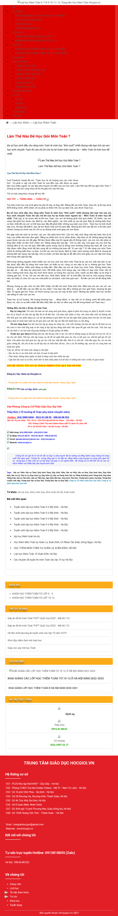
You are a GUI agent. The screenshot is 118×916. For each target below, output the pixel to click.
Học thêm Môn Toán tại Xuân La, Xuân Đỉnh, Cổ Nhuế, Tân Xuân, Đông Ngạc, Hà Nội (57, 542)
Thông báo (20, 107)
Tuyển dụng (19, 111)
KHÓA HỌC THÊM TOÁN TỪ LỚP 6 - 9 (35, 36)
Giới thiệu (18, 11)
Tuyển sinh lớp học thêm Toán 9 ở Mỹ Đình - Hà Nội (41, 507)
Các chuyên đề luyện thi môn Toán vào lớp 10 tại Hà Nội (43, 559)
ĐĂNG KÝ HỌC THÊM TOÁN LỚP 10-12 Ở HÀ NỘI (41, 53)
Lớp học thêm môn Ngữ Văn (30, 69)
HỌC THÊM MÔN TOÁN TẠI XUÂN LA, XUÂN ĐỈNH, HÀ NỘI (45, 548)
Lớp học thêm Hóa (25, 78)
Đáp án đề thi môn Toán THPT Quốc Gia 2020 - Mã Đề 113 (38, 625)
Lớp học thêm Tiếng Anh (28, 74)
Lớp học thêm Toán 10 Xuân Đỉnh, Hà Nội (35, 553)
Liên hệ (16, 115)
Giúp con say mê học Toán (21, 647)
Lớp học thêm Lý (24, 82)
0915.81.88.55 (59, 729)
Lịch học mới (16, 661)
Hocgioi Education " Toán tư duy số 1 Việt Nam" (40, 15)
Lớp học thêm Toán (25, 65)
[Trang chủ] (14, 7)
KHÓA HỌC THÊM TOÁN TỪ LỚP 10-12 (36, 40)
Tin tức (16, 94)
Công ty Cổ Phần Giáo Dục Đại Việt (84, 481)
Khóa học (18, 32)
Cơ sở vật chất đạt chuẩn (28, 19)
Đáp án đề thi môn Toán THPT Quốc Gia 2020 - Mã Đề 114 (38, 618)
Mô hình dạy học (24, 23)
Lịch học (17, 44)
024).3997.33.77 (59, 744)
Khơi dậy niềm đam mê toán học (25, 640)
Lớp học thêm (20, 61)
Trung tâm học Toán (25, 86)
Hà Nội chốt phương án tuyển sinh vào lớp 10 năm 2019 (37, 633)
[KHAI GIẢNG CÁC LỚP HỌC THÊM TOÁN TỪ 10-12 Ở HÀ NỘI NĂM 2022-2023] (52, 670)
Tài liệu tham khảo (22, 90)
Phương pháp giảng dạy (28, 28)
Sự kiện (19, 103)
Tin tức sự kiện (18, 608)
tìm (18, 388)
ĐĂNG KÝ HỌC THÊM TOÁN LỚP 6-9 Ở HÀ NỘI (40, 48)
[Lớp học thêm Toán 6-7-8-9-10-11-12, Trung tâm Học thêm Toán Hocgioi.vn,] (59, 2)
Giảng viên (18, 57)
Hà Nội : (9, 862)
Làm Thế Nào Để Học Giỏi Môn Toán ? (24, 173)
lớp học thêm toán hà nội (27, 536)
